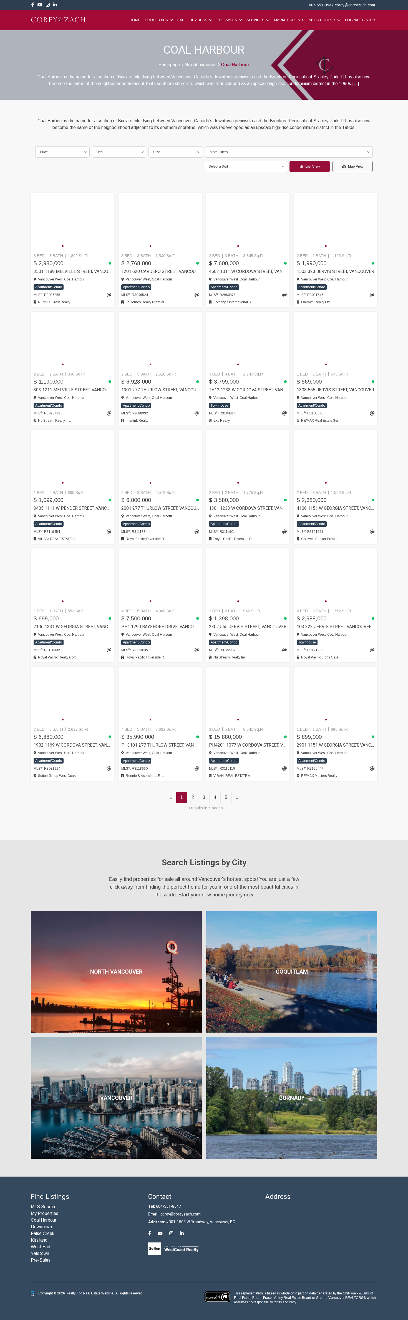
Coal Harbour (43, 1220)
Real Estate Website (98, 1293)
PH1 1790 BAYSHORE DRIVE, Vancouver (160, 626)
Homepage (169, 65)
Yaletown (40, 1253)
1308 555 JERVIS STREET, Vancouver (335, 389)
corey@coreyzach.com (355, 5)
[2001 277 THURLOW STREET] (160, 459)
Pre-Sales (227, 20)
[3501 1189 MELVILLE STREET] (72, 222)
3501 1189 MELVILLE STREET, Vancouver (72, 271)
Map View (355, 166)
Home (135, 20)
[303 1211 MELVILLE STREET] (72, 340)
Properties (156, 20)
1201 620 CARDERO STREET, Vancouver (160, 271)
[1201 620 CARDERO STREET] (160, 222)
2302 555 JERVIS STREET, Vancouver (247, 626)
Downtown (41, 1226)
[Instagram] (47, 4)
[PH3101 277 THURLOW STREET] (160, 696)
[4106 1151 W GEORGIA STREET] (335, 459)
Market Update (289, 20)
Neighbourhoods (200, 65)
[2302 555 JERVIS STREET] (247, 577)
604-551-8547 (168, 1206)
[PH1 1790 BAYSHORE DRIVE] (160, 577)
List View (312, 166)
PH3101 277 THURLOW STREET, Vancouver (160, 745)
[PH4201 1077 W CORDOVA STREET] (247, 696)
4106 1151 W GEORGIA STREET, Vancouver (335, 508)
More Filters (219, 152)
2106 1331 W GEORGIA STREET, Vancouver (72, 626)
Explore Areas (192, 20)
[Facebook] (33, 4)
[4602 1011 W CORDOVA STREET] (247, 222)
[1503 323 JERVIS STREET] (335, 222)
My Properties (44, 1213)
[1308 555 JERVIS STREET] (335, 340)
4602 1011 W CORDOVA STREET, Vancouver (248, 271)
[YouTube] (40, 4)
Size (156, 152)
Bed (100, 152)
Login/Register (360, 20)
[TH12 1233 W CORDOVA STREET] (247, 340)
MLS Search (43, 1206)
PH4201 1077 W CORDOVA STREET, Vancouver (248, 745)
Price (44, 152)
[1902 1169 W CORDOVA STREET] (72, 696)
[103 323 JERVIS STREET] (335, 577)
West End (40, 1246)
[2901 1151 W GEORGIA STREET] (335, 696)
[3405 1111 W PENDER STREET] (72, 459)
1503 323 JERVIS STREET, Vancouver (335, 271)
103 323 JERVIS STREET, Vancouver (334, 626)
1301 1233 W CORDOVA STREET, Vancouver (248, 508)
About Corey (322, 20)
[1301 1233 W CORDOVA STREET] (247, 459)
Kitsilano (39, 1240)
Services (255, 20)
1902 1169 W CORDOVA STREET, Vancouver (72, 745)
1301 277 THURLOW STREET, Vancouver (160, 389)
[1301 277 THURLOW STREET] (160, 340)
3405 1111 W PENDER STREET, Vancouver (72, 508)
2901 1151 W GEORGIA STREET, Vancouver (335, 745)
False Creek (42, 1233)
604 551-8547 (321, 5)
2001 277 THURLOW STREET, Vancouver (160, 508)
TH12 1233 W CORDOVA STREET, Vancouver (248, 389)
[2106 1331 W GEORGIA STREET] (72, 577)
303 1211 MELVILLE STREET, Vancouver (72, 389)
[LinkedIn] (54, 4)
